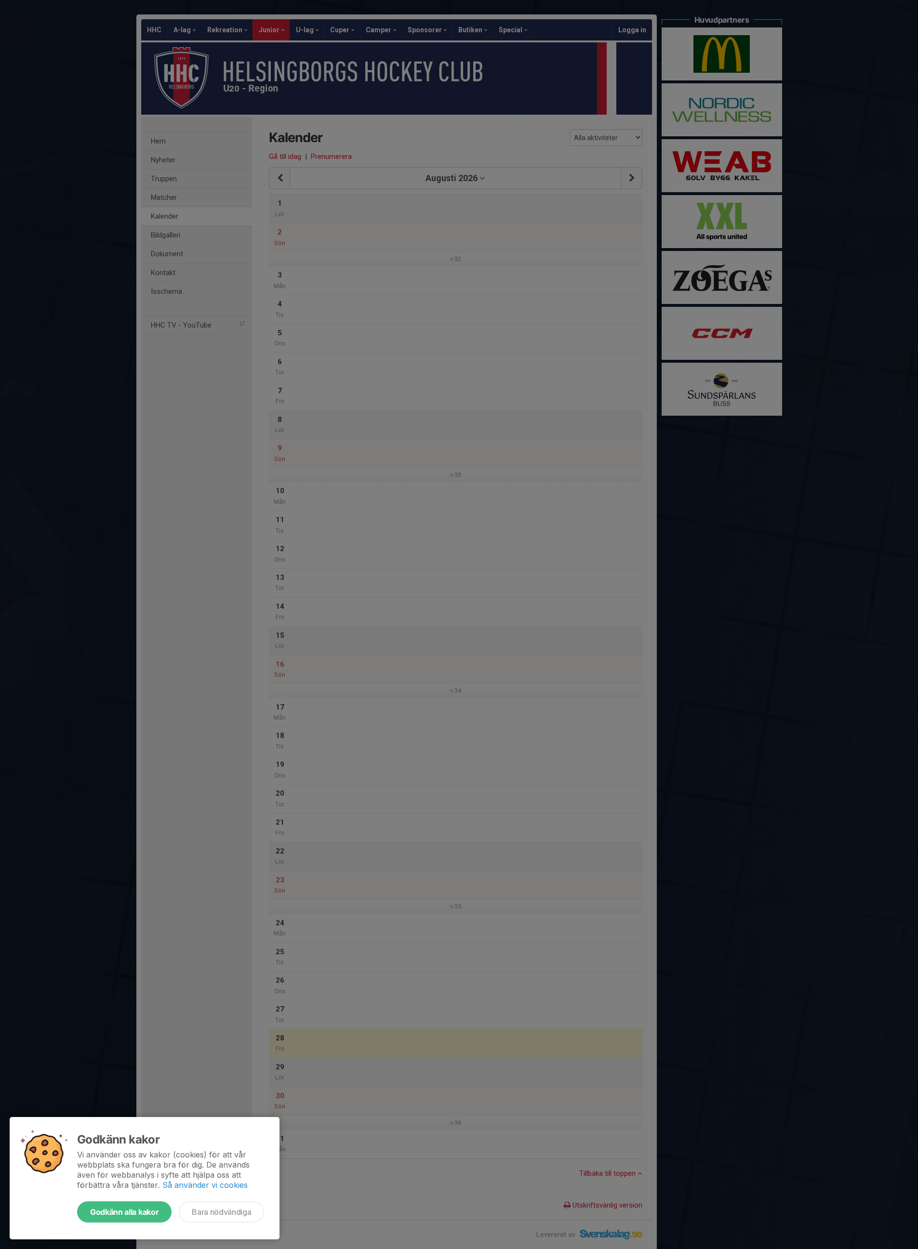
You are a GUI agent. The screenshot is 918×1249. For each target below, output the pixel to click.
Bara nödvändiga (221, 1212)
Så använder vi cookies (205, 1185)
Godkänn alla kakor (124, 1212)
